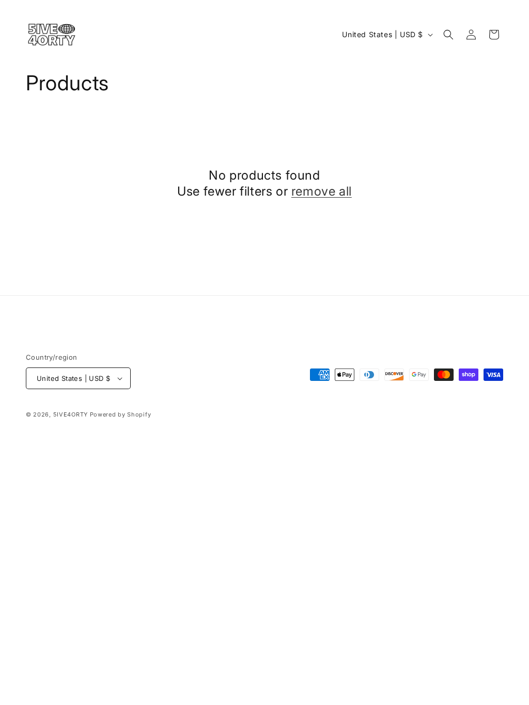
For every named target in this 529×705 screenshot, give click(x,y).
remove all (321, 191)
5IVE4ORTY (70, 414)
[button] (448, 34)
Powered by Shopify (120, 414)
